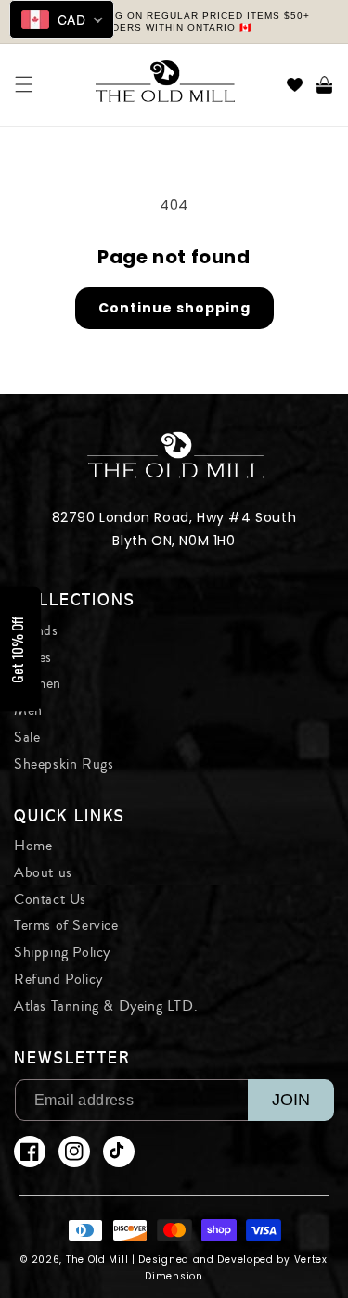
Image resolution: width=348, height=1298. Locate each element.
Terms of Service (66, 925)
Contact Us (50, 899)
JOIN (291, 1099)
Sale (27, 737)
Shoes (33, 657)
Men (28, 710)
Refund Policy (58, 979)
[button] (24, 84)
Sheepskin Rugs (63, 764)
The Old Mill (97, 1259)
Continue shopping (174, 308)
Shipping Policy (62, 952)
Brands (36, 630)
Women (37, 683)
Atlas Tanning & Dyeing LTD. (106, 1006)
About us (43, 872)
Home (33, 845)
